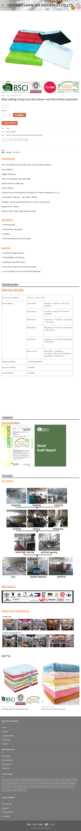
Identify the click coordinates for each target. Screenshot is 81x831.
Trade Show (6, 740)
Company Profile (8, 736)
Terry (71, 787)
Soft (61, 787)
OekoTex (5, 787)
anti (7, 135)
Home (4, 727)
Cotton (62, 780)
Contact (4, 744)
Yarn (25, 790)
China (45, 780)
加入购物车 (19, 115)
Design (68, 780)
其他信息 (8, 152)
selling (38, 135)
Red (53, 787)
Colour (56, 780)
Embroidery (15, 783)
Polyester (32, 135)
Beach (23, 780)
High (51, 783)
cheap (13, 135)
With (20, 790)
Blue (34, 780)
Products (5, 731)
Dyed (8, 783)
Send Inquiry (10, 123)
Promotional (33, 787)
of (10, 787)
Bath (18, 780)
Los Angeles (6, 816)
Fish (27, 783)
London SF (5, 808)
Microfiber (26, 135)
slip (41, 135)
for (37, 783)
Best (10, 135)
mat (21, 135)
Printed (26, 787)
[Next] (79, 688)
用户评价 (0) (16, 152)
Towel (4, 790)
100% (3, 780)
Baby (13, 780)
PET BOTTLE (7, 804)
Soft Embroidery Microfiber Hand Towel (15, 709)
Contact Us (6, 768)
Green (41, 783)
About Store (6, 756)
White (15, 790)
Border (40, 780)
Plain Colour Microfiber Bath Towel (53, 709)
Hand (47, 783)
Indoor (18, 135)
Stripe (66, 787)
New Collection (7, 760)
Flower (32, 783)
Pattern (15, 787)
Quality (41, 787)
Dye (3, 783)
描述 (3, 152)
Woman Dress (7, 764)
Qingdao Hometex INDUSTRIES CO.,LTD (40, 5)
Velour (10, 790)
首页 (3, 95)
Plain (20, 787)
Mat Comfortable (14, 95)
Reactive (48, 787)
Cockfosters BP (7, 812)
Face (22, 783)
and (8, 780)
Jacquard (64, 783)
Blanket (29, 780)
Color (51, 780)
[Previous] (1, 688)
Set (58, 787)
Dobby (74, 780)
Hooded (57, 783)
